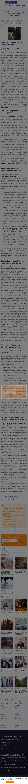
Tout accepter (10, 782)
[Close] (24, 387)
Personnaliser (18, 782)
